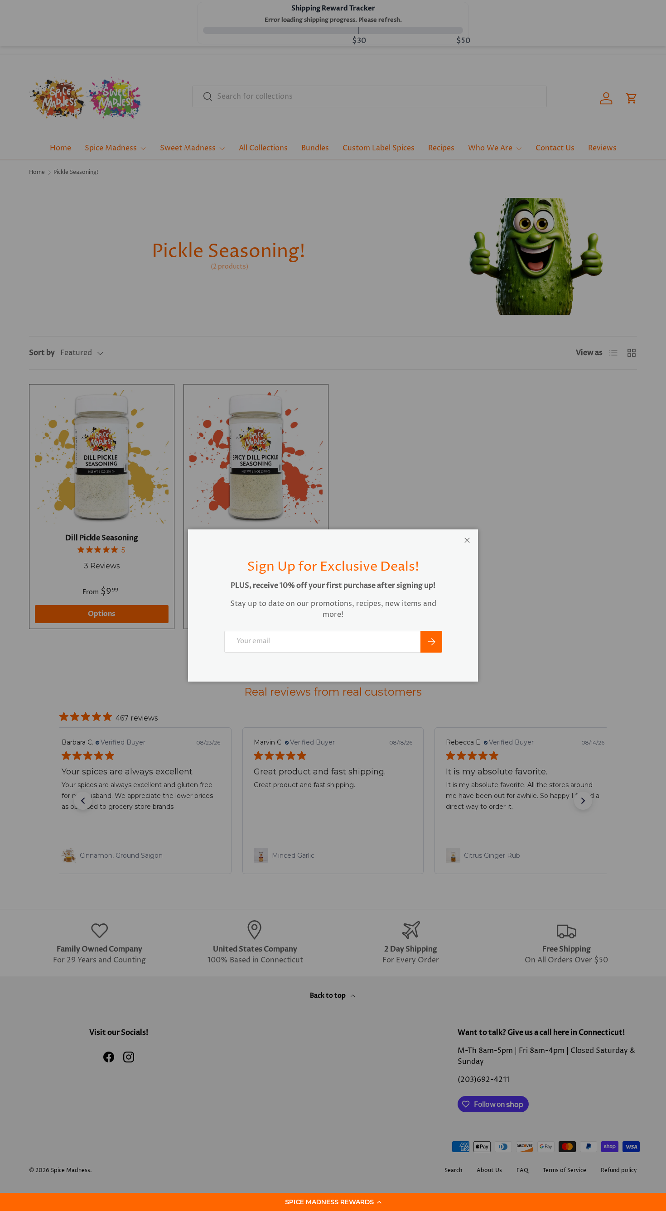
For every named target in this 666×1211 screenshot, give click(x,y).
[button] (333, 1202)
